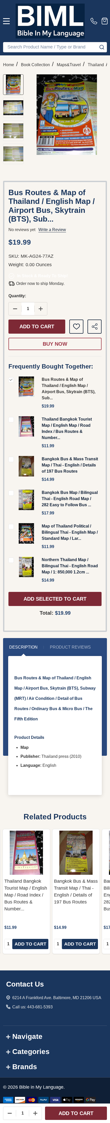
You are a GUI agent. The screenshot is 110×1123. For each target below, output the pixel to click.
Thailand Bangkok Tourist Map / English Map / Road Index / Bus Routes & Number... (25, 895)
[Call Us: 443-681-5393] (95, 21)
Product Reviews (70, 647)
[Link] (50, 21)
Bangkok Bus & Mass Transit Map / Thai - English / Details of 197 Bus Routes (70, 465)
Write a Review (52, 229)
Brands (24, 1067)
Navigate (27, 1036)
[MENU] (6, 21)
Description (23, 647)
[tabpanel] (26, 891)
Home (8, 65)
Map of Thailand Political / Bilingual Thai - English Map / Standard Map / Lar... (70, 532)
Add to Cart (36, 326)
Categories (31, 1052)
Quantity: (17, 296)
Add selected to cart (55, 599)
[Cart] (104, 21)
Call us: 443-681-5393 (32, 1007)
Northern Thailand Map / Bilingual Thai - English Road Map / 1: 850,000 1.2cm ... (70, 566)
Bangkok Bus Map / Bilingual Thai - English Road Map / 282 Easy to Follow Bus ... (70, 498)
